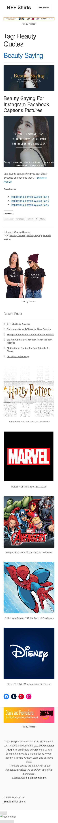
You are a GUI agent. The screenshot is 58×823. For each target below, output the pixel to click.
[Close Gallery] (3, 813)
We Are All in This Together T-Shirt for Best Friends (29, 341)
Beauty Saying (23, 55)
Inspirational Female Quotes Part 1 (30, 196)
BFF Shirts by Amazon (18, 323)
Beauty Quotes (17, 235)
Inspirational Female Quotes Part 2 (30, 201)
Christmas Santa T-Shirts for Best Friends (29, 329)
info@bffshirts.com (36, 777)
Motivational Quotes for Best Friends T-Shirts (28, 349)
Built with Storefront (14, 801)
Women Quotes (22, 231)
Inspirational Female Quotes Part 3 (30, 205)
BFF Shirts (19, 7)
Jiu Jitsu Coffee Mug (18, 356)
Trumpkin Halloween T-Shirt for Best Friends (30, 334)
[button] (29, 141)
